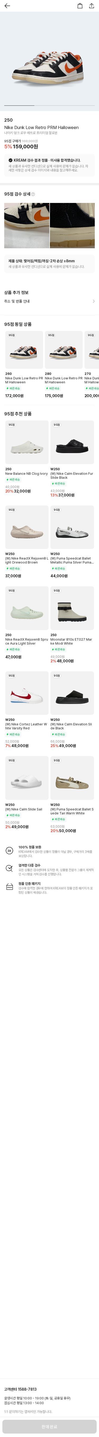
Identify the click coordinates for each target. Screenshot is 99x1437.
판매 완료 (49, 1426)
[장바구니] (80, 6)
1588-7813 (27, 1389)
